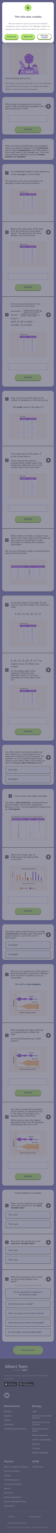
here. (48, 29)
